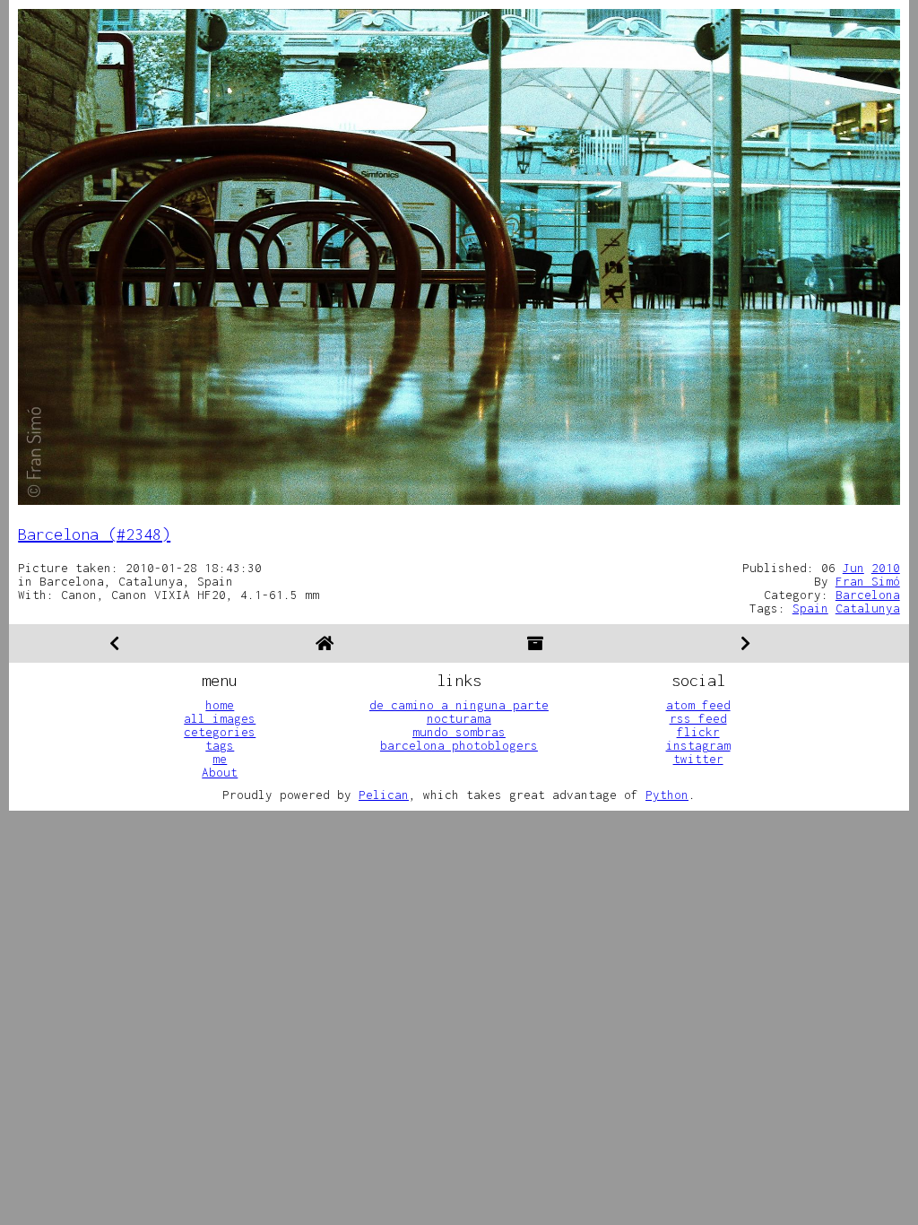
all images (219, 718)
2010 (885, 567)
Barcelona (868, 594)
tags (219, 745)
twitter (698, 759)
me (219, 759)
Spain (810, 608)
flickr (698, 732)
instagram (698, 745)
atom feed (698, 705)
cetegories (219, 732)
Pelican (384, 794)
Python (666, 794)
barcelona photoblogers (459, 745)
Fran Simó (868, 581)
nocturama (459, 718)
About (220, 772)
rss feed (698, 718)
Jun (853, 567)
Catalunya (868, 608)
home (219, 705)
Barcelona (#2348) (94, 534)
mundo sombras (459, 732)
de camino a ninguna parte (459, 705)
